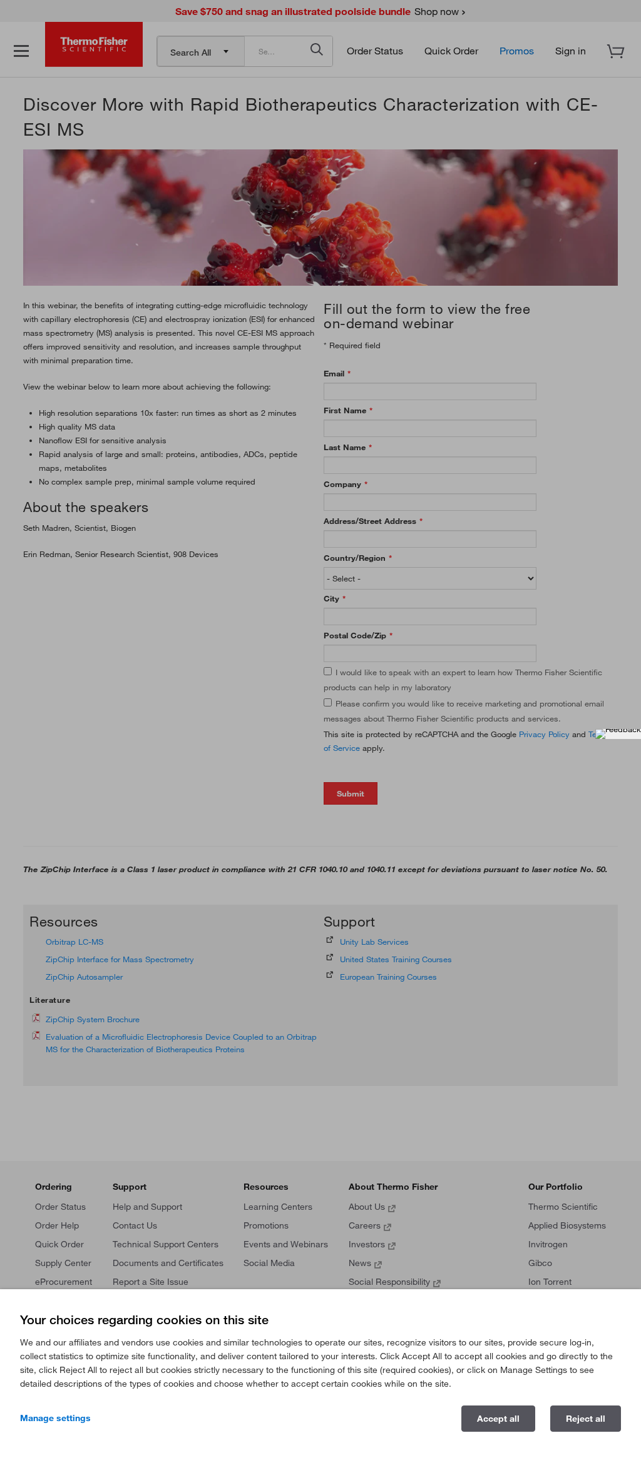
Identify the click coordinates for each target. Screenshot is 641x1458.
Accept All (498, 1418)
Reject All (585, 1418)
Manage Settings (55, 1418)
